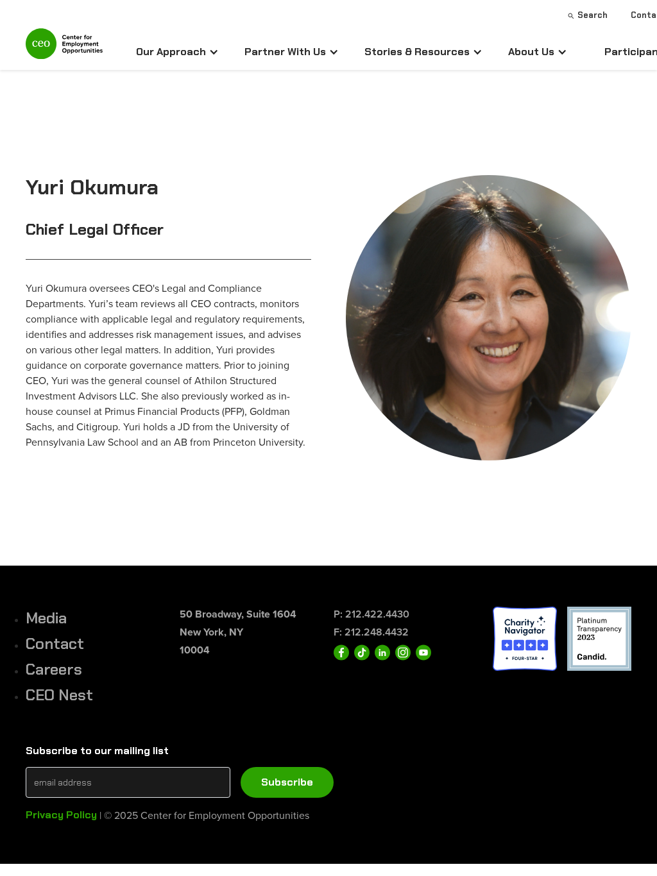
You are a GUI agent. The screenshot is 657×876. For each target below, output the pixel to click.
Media (46, 618)
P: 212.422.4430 (371, 614)
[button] (177, 52)
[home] (64, 49)
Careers (54, 669)
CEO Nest (59, 695)
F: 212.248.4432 (371, 632)
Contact (55, 643)
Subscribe (287, 782)
